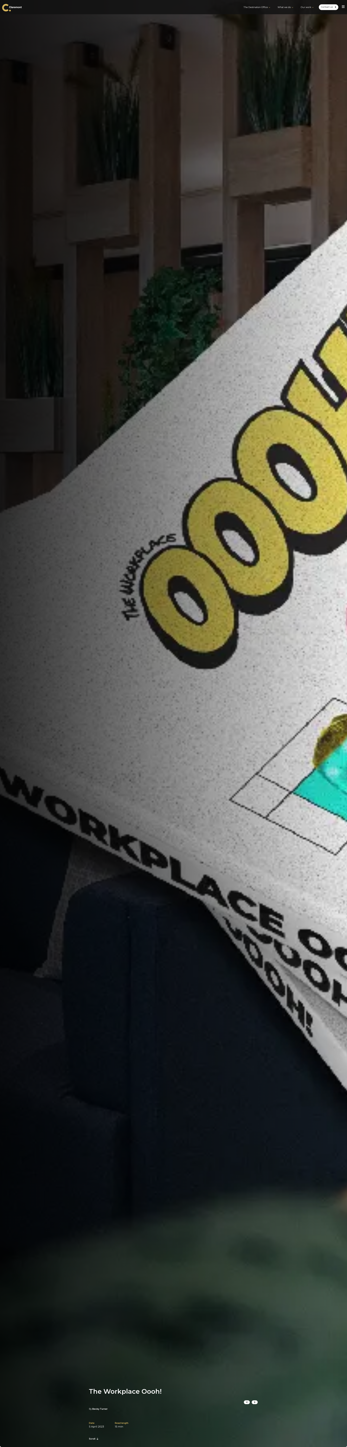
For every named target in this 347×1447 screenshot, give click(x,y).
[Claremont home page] (12, 7)
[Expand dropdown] (343, 6)
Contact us (327, 7)
